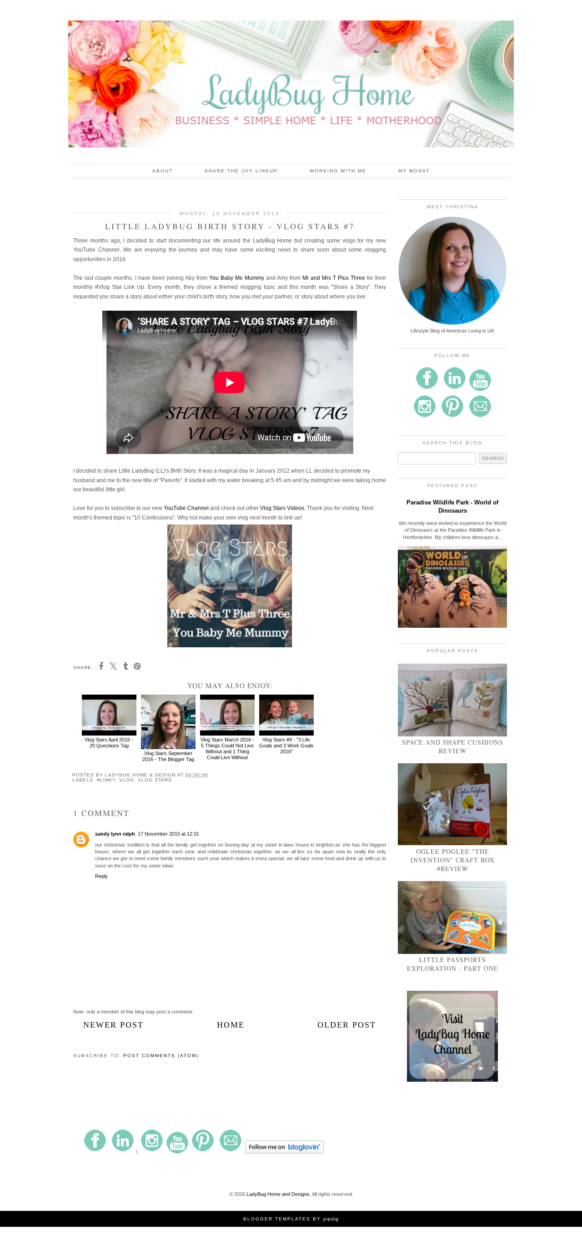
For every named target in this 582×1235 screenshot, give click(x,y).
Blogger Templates (277, 1218)
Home (231, 1024)
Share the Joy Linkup (241, 170)
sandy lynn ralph (115, 834)
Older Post (346, 1024)
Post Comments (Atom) (161, 1055)
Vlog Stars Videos (282, 508)
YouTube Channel (186, 508)
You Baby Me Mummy (236, 278)
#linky (106, 779)
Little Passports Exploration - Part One (452, 964)
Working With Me (338, 170)
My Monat (414, 170)
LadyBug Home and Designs (278, 1194)
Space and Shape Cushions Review (452, 746)
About (162, 170)
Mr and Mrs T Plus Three (333, 278)
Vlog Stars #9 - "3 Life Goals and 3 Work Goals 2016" (286, 745)
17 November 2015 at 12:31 (168, 834)
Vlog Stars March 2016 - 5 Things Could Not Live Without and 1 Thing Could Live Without (227, 749)
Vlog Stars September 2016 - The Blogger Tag (168, 756)
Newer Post (113, 1024)
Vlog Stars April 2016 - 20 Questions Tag (109, 742)
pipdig (331, 1218)
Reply (101, 876)
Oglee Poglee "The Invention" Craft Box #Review (453, 860)
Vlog (126, 779)
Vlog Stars (155, 779)
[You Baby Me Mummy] (229, 645)
